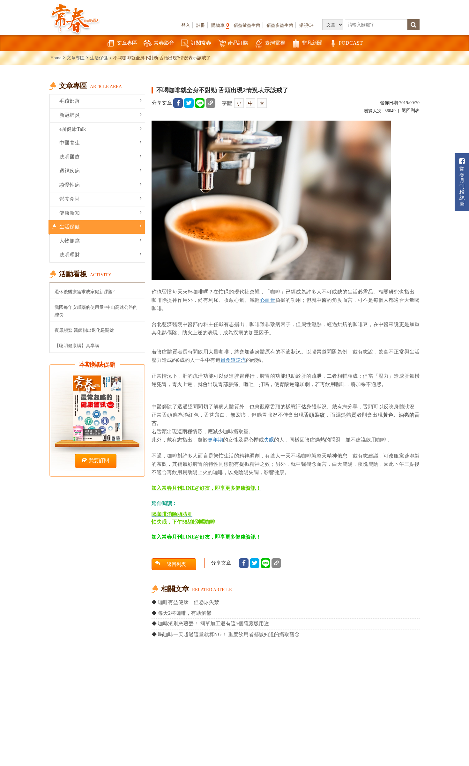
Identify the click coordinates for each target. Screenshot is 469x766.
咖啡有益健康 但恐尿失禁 (188, 602)
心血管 (267, 299)
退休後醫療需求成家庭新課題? (85, 291)
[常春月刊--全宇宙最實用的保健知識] (74, 17)
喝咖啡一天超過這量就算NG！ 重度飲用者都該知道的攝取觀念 (229, 634)
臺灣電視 (275, 43)
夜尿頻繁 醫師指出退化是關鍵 (84, 330)
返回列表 (411, 110)
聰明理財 (69, 254)
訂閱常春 (201, 43)
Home (55, 57)
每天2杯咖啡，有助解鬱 (185, 613)
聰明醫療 (69, 157)
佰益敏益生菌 (247, 25)
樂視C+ (306, 25)
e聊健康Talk (72, 129)
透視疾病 (69, 171)
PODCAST (351, 43)
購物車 (220, 25)
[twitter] (189, 103)
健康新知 (69, 213)
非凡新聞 (312, 43)
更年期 (215, 439)
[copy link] (210, 103)
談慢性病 (69, 185)
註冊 (200, 25)
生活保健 (99, 57)
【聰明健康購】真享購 (77, 345)
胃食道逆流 (233, 359)
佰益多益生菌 (279, 25)
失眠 (269, 439)
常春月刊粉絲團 (462, 186)
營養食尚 (69, 199)
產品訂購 (238, 43)
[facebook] (178, 103)
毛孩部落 (69, 101)
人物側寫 (69, 240)
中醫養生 (69, 142)
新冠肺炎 (69, 115)
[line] (200, 103)
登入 (185, 25)
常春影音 (164, 43)
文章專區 (127, 43)
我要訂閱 (99, 460)
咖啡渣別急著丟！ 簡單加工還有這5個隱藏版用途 (213, 623)
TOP (450, 742)
